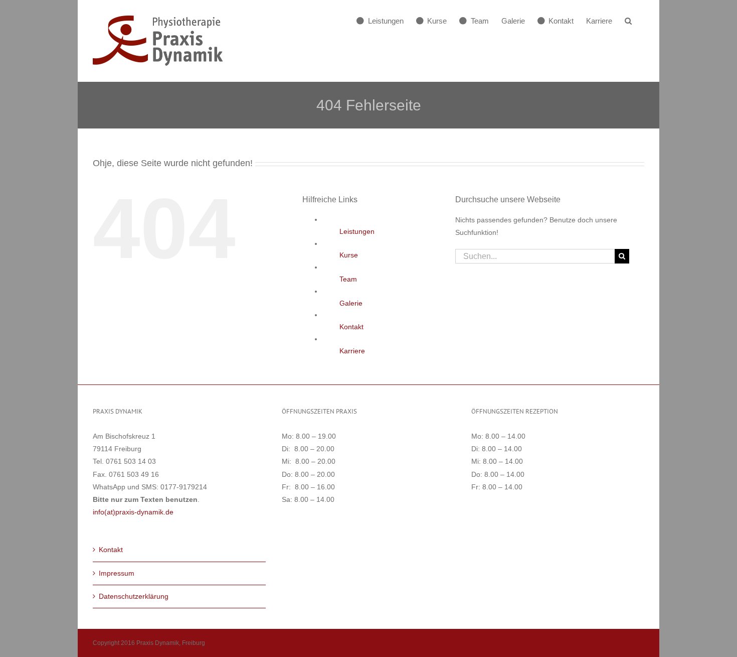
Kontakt (351, 327)
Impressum (116, 573)
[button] (628, 21)
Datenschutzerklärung (133, 596)
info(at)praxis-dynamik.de (133, 512)
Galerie (350, 303)
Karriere (352, 351)
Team (348, 279)
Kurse (348, 255)
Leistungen (357, 231)
